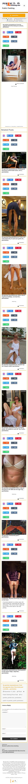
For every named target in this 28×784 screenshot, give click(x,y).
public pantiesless (18, 700)
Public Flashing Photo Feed (10, 694)
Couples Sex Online (20, 126)
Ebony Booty (14, 126)
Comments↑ (21, 174)
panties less (11, 697)
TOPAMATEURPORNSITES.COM (20, 18)
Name (4, 728)
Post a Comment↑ (20, 83)
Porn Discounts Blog (10, 21)
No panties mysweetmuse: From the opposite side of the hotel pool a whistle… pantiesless (13, 687)
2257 (15, 773)
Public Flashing (8, 8)
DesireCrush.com (19, 19)
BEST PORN (10, 18)
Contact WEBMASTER (8, 773)
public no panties (8, 700)
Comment (5, 712)
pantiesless (18, 697)
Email (4, 733)
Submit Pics (15, 15)
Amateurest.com (8, 126)
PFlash (20, 691)
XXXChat (10, 19)
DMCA (19, 773)
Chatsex (16, 21)
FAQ (16, 774)
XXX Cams (21, 21)
